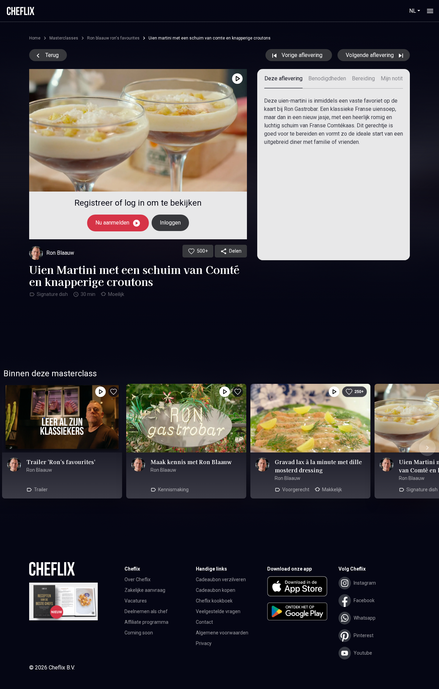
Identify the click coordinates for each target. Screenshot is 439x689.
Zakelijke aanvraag (144, 590)
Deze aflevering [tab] (283, 78)
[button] (303, 587)
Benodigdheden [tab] (327, 78)
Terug (51, 55)
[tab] (395, 79)
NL (412, 11)
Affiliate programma (146, 622)
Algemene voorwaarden (222, 632)
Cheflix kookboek (214, 601)
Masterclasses (63, 38)
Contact (204, 622)
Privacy (204, 643)
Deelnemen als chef (146, 611)
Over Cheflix (137, 579)
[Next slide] (427, 447)
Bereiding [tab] (363, 78)
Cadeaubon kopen (215, 590)
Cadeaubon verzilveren (221, 579)
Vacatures (135, 601)
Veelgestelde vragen (218, 611)
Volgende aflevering (370, 55)
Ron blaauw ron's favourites (113, 38)
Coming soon (138, 632)
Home (34, 38)
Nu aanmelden (113, 222)
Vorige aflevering (302, 55)
